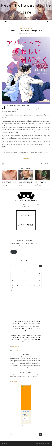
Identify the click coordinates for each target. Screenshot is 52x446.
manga (21, 28)
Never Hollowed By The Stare (26, 9)
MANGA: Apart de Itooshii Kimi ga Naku (26, 30)
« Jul (11, 290)
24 (12, 285)
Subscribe (14, 252)
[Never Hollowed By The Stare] (6, 21)
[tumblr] (4, 443)
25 (17, 285)
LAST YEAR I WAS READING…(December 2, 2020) (41, 182)
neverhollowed (8, 163)
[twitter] (2, 443)
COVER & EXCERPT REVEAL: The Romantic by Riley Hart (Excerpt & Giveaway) (9, 183)
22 (34, 282)
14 (30, 280)
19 (21, 282)
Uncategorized (28, 28)
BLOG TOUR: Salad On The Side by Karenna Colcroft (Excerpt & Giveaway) (25, 182)
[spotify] (6, 443)
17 (12, 282)
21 (30, 282)
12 (21, 280)
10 (12, 280)
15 (34, 280)
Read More (26, 158)
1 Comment (30, 33)
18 (17, 282)
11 (17, 280)
